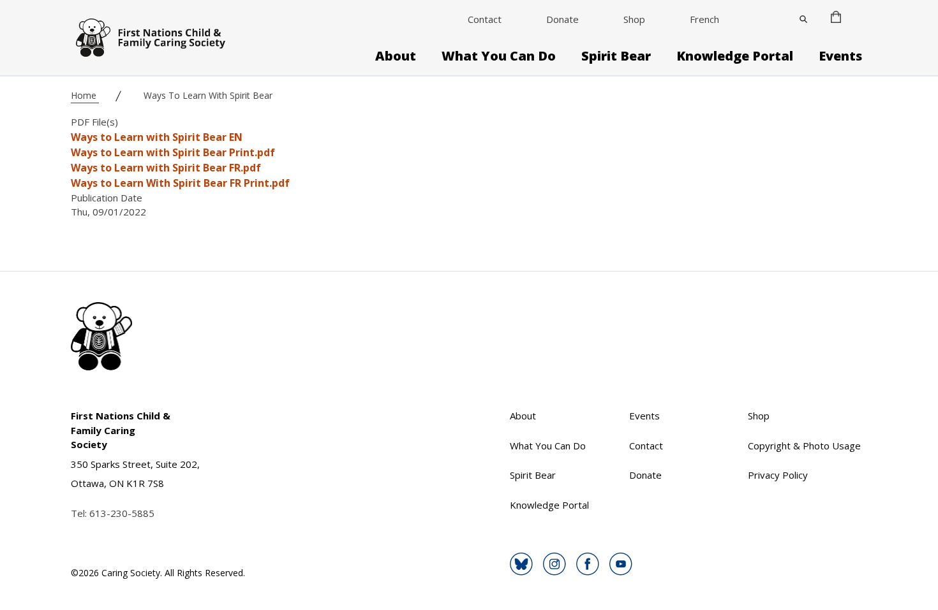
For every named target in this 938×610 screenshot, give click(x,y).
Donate (562, 19)
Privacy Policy (778, 474)
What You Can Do (499, 56)
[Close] (803, 19)
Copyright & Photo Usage (804, 445)
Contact (485, 19)
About (395, 56)
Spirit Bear (616, 56)
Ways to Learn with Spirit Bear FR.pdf (166, 168)
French (704, 19)
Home (85, 95)
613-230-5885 (121, 513)
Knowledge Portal (734, 56)
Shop (634, 19)
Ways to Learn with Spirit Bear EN (156, 137)
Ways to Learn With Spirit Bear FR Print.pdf (180, 183)
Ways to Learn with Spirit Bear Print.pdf (173, 152)
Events (840, 56)
